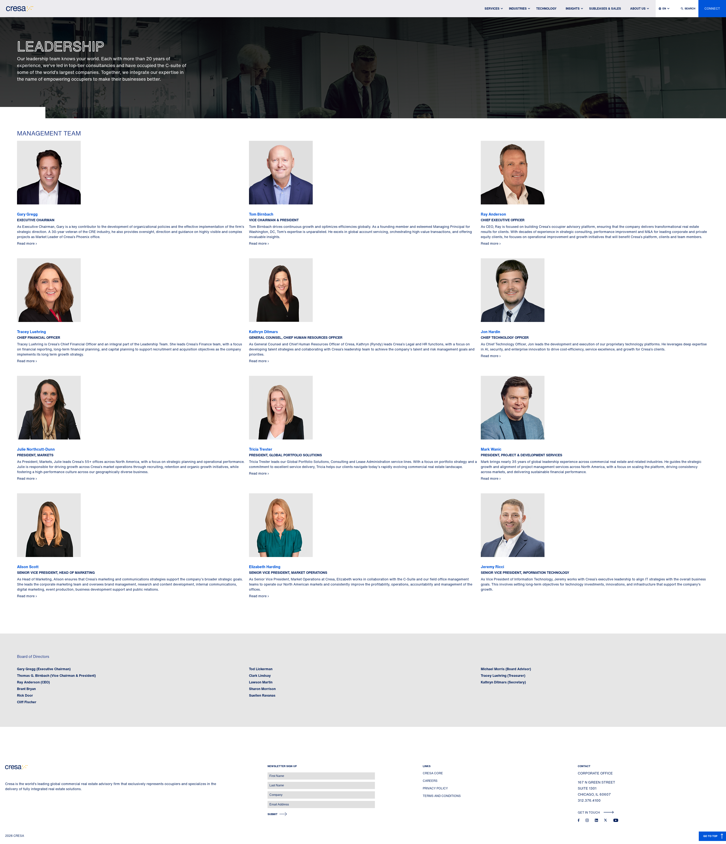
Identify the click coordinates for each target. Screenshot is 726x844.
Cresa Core (433, 773)
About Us (638, 8)
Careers (430, 780)
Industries (518, 8)
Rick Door (25, 695)
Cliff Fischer (26, 701)
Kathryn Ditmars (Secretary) (503, 682)
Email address (9, 802)
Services (492, 8)
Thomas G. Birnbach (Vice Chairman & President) (56, 675)
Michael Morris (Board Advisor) (506, 668)
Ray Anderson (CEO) (33, 682)
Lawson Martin (260, 682)
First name (7, 774)
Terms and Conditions (442, 796)
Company (7, 792)
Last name (7, 783)
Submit (273, 814)
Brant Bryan (26, 688)
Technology (546, 8)
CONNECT (712, 8)
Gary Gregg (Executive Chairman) (44, 668)
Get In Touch (589, 812)
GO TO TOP (710, 836)
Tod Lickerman (260, 668)
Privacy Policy (435, 788)
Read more (26, 243)
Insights (573, 8)
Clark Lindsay (260, 675)
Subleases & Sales (605, 8)
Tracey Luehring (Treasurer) (503, 675)
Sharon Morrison (262, 688)
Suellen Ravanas (262, 695)
